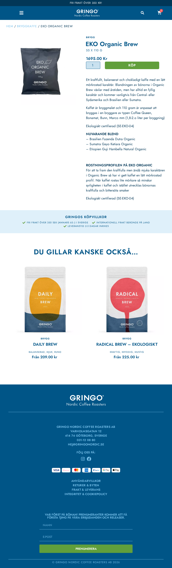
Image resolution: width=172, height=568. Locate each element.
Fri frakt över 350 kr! (86, 3)
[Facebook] (89, 459)
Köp (132, 65)
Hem (9, 26)
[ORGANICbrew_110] (41, 70)
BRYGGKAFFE (27, 26)
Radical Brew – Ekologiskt (127, 344)
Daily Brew (45, 344)
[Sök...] (142, 13)
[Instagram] (83, 459)
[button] (21, 13)
